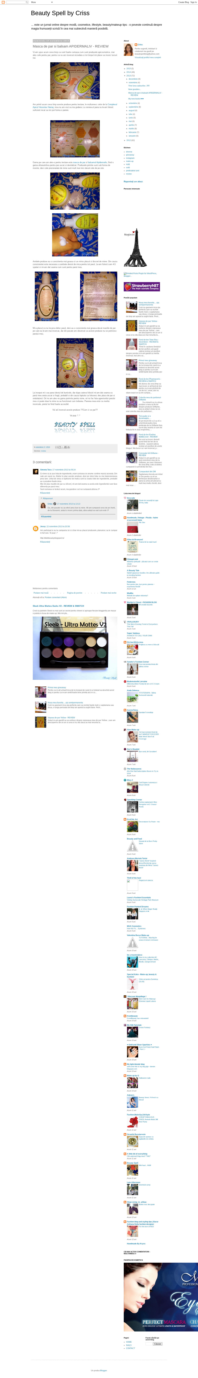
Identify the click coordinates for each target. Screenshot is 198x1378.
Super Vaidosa (133, 633)
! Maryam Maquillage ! (136, 996)
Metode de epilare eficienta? (137, 595)
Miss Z (130, 780)
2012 (129, 140)
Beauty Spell (132, 1163)
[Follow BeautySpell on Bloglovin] (135, 266)
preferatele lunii (132, 171)
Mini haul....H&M (145, 1165)
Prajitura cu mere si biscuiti (149, 644)
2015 (129, 69)
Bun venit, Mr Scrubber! (148, 751)
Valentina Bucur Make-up (138, 935)
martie (131, 129)
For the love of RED (146, 1226)
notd (128, 164)
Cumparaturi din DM (147, 472)
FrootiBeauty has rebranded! (137, 1018)
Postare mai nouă (41, 593)
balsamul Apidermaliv (97, 162)
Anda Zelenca (133, 690)
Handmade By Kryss (136, 1244)
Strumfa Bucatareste (136, 1134)
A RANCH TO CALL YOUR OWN (139, 636)
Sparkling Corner (134, 800)
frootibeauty (132, 1016)
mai (130, 121)
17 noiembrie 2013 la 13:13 (68, 504)
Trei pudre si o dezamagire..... (145, 417)
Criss (50, 504)
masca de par (79, 162)
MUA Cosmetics (134, 926)
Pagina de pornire (74, 593)
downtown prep (144, 1185)
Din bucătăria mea (135, 642)
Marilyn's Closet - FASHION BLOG (142, 602)
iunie (131, 118)
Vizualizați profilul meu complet (148, 57)
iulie (131, 114)
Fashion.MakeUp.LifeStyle (138, 1115)
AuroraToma (132, 710)
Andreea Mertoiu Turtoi (137, 858)
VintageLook (132, 559)
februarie (133, 132)
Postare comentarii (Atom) (56, 597)
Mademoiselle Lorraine (137, 681)
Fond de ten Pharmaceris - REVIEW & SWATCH (150, 380)
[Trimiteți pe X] (62, 447)
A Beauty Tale (133, 570)
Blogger (103, 1370)
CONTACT (130, 1348)
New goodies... (134, 89)
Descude (131, 498)
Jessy (43, 526)
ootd (128, 167)
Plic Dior (142, 522)
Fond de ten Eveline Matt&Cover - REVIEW (148, 436)
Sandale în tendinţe (146, 712)
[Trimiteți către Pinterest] (68, 447)
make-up (129, 161)
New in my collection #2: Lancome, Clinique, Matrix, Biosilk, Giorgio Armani (149, 959)
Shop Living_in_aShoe (136, 1202)
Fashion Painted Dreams (138, 907)
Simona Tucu (46, 470)
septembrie (134, 107)
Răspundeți (45, 493)
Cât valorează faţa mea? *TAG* (139, 1156)
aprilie (131, 125)
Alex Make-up (133, 730)
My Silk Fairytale (134, 1025)
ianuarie (132, 136)
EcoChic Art (132, 819)
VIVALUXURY (133, 622)
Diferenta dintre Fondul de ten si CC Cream (143, 684)
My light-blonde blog (135, 1064)
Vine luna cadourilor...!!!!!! (138, 86)
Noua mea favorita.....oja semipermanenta (65, 703)
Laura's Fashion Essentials (139, 898)
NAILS (128, 1345)
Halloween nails (145, 1078)
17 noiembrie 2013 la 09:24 (64, 470)
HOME (129, 1342)
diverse (129, 152)
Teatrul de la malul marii (147, 542)
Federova (131, 582)
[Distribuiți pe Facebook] (65, 447)
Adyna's (130, 1095)
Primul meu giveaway (57, 687)
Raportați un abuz (133, 181)
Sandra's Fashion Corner (138, 662)
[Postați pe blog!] (59, 447)
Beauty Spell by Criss (60, 13)
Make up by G (133, 1076)
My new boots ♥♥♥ (136, 99)
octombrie (133, 103)
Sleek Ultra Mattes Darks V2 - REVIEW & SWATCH (58, 606)
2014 (129, 72)
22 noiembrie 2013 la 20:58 (58, 526)
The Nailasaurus (134, 769)
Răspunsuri (48, 498)
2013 (129, 76)
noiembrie (133, 82)
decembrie (133, 79)
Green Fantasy (144, 1027)
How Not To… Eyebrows (136, 928)
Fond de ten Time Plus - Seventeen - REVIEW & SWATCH (149, 342)
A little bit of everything (137, 1154)
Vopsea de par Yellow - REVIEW (61, 718)
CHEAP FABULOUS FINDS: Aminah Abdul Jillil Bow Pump (148, 1119)
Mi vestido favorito (146, 605)
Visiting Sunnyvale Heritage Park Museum (142, 900)
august (132, 110)
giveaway (130, 155)
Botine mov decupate (147, 1204)
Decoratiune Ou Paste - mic (149, 822)
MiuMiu (130, 593)
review (43, 451)
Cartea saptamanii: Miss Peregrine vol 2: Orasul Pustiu (148, 804)
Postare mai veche (108, 593)
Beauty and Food (134, 839)
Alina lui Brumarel (135, 540)
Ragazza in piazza (146, 880)
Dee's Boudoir (133, 749)
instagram (130, 158)
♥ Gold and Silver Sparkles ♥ (139, 1045)
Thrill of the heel (134, 878)
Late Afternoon (133, 1182)
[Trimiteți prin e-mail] (56, 447)
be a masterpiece (134, 955)
